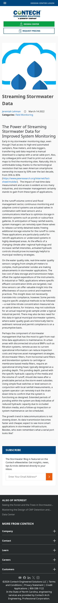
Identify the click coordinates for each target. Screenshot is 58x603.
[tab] (29, 531)
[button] (29, 531)
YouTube (20, 577)
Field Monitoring (24, 114)
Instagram (38, 577)
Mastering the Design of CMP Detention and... (26, 509)
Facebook (24, 577)
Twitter (33, 577)
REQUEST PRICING (31, 30)
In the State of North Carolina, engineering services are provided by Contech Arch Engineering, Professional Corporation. (29, 595)
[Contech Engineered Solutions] (29, 14)
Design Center (31, 24)
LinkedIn (29, 577)
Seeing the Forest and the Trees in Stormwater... (27, 504)
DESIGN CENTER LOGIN (42, 3)
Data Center (8, 514)
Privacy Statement (34, 585)
